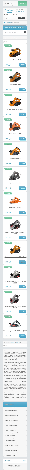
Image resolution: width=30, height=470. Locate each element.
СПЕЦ (20, 342)
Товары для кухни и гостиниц (12, 445)
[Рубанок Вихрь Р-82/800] (15, 132)
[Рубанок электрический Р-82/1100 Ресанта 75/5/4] (15, 278)
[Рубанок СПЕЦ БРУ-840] (15, 206)
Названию (10, 37)
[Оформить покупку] (22, 3)
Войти (24, 461)
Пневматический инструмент (11, 448)
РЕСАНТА (16, 342)
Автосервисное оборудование (12, 408)
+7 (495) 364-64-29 (20, 11)
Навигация (7, 461)
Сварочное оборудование (11, 423)
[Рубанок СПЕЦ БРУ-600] (15, 181)
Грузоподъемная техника (11, 410)
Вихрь (12, 342)
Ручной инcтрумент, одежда (11, 450)
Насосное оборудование (10, 435)
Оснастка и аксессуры (10, 455)
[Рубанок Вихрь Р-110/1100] (15, 58)
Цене (13, 37)
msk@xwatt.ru (19, 13)
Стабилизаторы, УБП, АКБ (10, 430)
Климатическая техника (10, 440)
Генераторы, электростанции (11, 428)
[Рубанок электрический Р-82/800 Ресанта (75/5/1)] (15, 304)
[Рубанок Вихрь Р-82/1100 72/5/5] (15, 107)
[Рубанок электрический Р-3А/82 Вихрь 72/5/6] (15, 254)
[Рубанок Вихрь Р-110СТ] (15, 83)
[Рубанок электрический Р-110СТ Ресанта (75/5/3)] (15, 230)
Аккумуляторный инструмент (12, 415)
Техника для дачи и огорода (11, 420)
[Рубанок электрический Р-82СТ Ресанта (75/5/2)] (15, 326)
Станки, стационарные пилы (11, 418)
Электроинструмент (10, 22)
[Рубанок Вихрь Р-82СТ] (15, 157)
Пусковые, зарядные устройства (12, 433)
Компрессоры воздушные (11, 425)
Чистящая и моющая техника (12, 438)
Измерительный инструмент (11, 443)
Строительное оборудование (11, 453)
